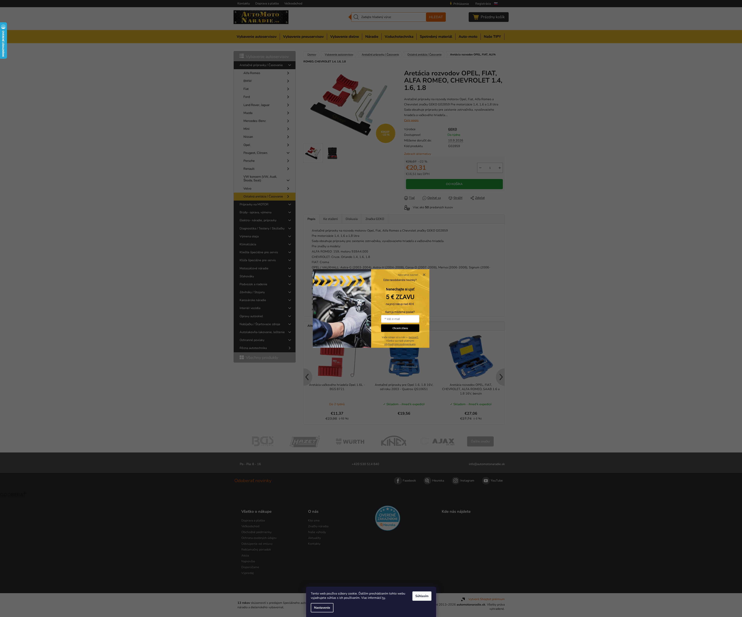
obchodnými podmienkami (400, 344)
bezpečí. (414, 337)
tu (383, 598)
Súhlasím (422, 596)
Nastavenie (322, 608)
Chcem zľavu (400, 328)
